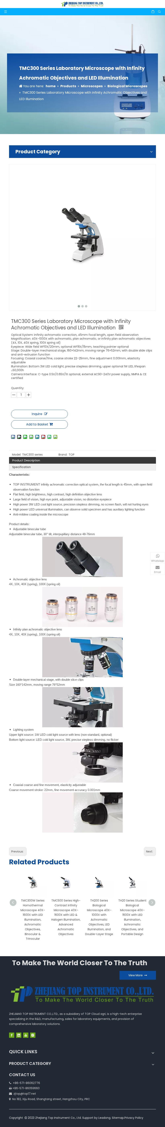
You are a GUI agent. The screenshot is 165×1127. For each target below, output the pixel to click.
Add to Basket (37, 424)
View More (136, 975)
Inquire (37, 414)
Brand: (63, 455)
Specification (21, 467)
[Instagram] (32, 1035)
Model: (16, 455)
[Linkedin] (18, 1035)
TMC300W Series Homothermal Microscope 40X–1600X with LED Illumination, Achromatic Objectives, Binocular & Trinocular (33, 920)
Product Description (26, 460)
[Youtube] (25, 1035)
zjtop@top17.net (24, 1094)
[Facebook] (11, 1035)
